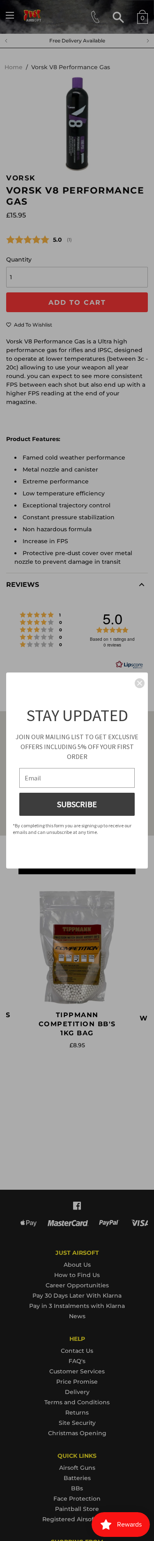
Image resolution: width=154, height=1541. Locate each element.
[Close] (140, 683)
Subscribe (77, 804)
